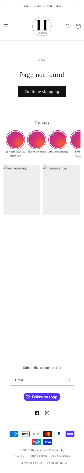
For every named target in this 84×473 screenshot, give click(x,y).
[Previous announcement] (5, 6)
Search (15, 251)
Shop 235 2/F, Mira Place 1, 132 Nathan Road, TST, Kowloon (40, 352)
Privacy (15, 293)
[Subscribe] (68, 380)
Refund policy (20, 314)
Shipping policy (57, 463)
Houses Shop (39, 450)
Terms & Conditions (25, 282)
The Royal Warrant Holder (30, 272)
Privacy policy (60, 456)
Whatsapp (17, 324)
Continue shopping (42, 91)
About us (16, 262)
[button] (6, 26)
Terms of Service (22, 304)
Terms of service (31, 463)
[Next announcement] (79, 6)
